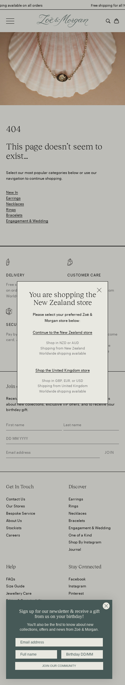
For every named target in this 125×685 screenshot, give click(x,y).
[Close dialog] (106, 606)
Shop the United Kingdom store (62, 370)
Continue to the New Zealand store (62, 332)
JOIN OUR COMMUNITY (59, 665)
